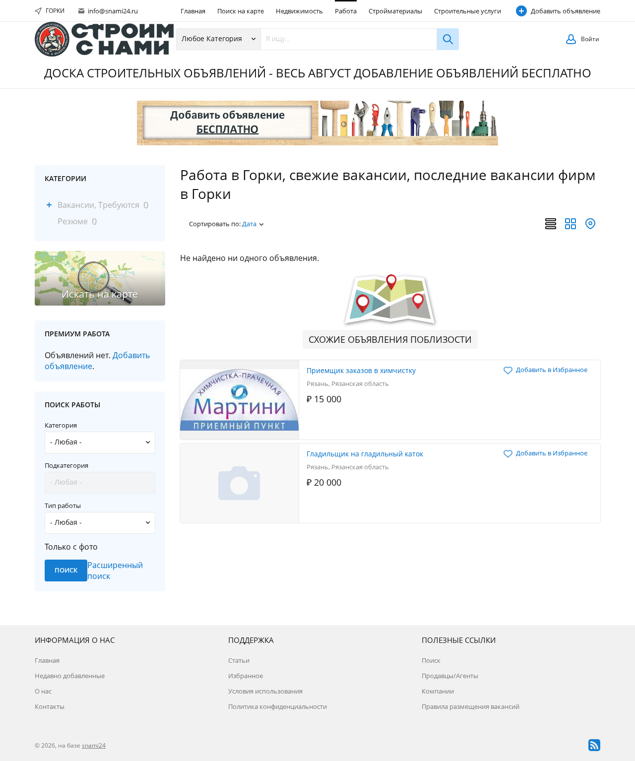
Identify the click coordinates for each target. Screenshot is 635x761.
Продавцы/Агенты (450, 675)
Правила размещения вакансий (470, 706)
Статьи (239, 660)
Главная (193, 10)
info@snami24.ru (112, 10)
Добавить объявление (565, 10)
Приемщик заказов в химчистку (361, 370)
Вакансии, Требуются (98, 204)
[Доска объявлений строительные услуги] (104, 39)
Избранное (245, 675)
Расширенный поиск (115, 570)
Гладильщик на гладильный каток (365, 453)
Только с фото (71, 546)
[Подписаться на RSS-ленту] (594, 745)
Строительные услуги (467, 10)
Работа (346, 10)
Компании (438, 691)
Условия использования (265, 691)
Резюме (73, 221)
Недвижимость (299, 10)
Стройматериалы (395, 10)
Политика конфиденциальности (277, 706)
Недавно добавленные (70, 675)
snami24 (94, 745)
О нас (43, 691)
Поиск (431, 660)
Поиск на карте (240, 10)
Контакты (49, 706)
